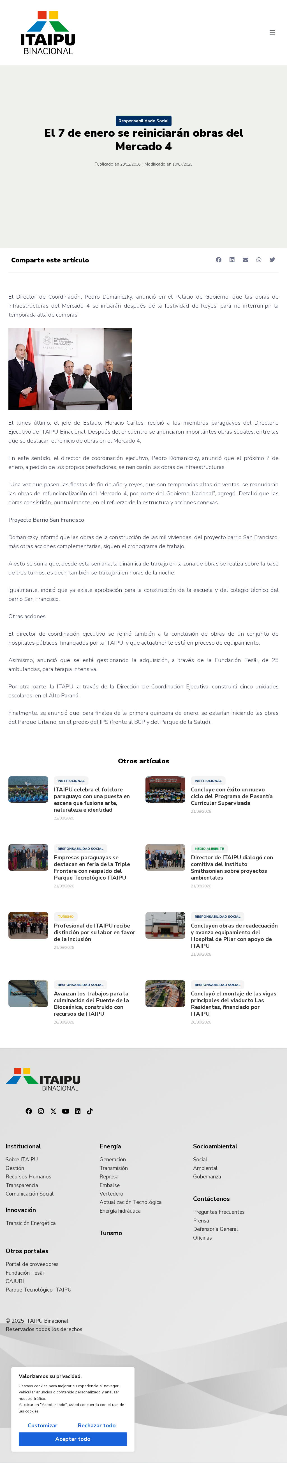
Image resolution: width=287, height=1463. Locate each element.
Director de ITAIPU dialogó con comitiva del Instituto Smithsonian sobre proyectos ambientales (232, 867)
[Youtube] (66, 1111)
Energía (110, 1146)
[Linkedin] (78, 1111)
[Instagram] (41, 1111)
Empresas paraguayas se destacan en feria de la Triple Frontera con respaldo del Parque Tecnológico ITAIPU (92, 867)
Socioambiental (215, 1146)
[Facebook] (29, 1111)
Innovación (21, 1210)
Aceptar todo (73, 1439)
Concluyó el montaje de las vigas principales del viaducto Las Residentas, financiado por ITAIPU (233, 1003)
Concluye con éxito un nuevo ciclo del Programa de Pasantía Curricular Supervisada (232, 796)
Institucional (71, 781)
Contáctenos (211, 1199)
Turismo (66, 916)
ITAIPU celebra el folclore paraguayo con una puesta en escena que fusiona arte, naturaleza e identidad (92, 799)
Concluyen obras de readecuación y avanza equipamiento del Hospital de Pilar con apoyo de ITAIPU (234, 935)
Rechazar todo (97, 1425)
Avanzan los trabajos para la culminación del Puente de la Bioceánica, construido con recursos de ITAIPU (91, 1003)
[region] (73, 1409)
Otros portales (27, 1251)
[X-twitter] (53, 1111)
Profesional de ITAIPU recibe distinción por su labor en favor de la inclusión (94, 932)
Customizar (42, 1425)
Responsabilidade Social (144, 121)
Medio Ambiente (209, 848)
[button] (272, 32)
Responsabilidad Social (80, 848)
